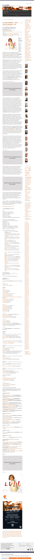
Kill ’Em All (4, 335)
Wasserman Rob (10, 536)
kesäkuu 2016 (27, 332)
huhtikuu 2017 (27, 323)
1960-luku (26, 167)
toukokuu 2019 (27, 300)
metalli (5, 534)
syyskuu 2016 (27, 329)
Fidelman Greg (15, 531)
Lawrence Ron (10, 533)
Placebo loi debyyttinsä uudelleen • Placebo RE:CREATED (28, 45)
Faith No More (7, 243)
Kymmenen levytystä (6, 285)
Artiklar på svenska (18, 10)
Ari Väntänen (10, 25)
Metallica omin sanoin (6, 402)
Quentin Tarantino (15, 534)
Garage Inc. (4, 351)
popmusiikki (27, 189)
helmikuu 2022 (27, 270)
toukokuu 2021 (27, 278)
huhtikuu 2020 (27, 290)
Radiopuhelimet (7, 260)
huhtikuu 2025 (27, 236)
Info (19, 543)
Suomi (26, 197)
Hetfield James (11, 532)
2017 (29, 175)
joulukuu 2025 (27, 230)
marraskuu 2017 (27, 316)
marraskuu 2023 (27, 251)
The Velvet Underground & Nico (7, 378)
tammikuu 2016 (27, 337)
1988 (27, 170)
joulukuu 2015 (27, 338)
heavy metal (29, 181)
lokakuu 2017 (27, 317)
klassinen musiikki (27, 185)
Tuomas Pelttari (26, 157)
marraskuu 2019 (27, 294)
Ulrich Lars (6, 536)
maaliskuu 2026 (27, 227)
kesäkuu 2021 (27, 277)
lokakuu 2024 (27, 242)
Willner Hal (18, 536)
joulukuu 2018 (27, 304)
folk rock (30, 180)
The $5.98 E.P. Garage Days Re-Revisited (9, 341)
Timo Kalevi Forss (26, 135)
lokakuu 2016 (27, 328)
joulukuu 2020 (27, 282)
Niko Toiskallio (26, 129)
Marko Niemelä (26, 113)
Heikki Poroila (26, 91)
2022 (27, 178)
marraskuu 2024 (27, 241)
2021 (26, 178)
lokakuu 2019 (27, 295)
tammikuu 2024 (27, 249)
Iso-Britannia (27, 184)
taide (9, 535)
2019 (30, 175)
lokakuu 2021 (27, 274)
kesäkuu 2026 (27, 224)
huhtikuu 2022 (27, 268)
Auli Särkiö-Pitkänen (26, 80)
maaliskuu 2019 (27, 302)
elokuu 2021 (26, 276)
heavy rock (7, 532)
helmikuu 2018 (27, 314)
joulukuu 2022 (27, 261)
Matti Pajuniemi (26, 118)
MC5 (5, 252)
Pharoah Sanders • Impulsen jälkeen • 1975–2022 (27, 50)
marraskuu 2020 (27, 283)
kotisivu (12, 208)
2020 (25, 177)
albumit (27, 179)
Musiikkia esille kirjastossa (7, 31)
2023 (29, 178)
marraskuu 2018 (27, 305)
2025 (25, 179)
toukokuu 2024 (27, 245)
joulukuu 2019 (27, 293)
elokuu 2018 (26, 308)
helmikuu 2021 (27, 280)
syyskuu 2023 (27, 253)
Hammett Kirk (4, 532)
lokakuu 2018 (27, 306)
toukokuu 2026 (27, 225)
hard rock (26, 181)
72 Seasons (8, 34)
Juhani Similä (26, 97)
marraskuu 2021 (27, 273)
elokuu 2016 (26, 330)
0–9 (7, 14)
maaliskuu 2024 (27, 247)
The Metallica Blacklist (6, 371)
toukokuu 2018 (27, 311)
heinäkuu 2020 (27, 287)
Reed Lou (19, 534)
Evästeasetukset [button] (28, 545)
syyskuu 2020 (27, 285)
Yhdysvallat (27, 200)
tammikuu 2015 (27, 348)
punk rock (28, 193)
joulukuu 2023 (27, 250)
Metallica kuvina (5, 400)
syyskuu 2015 (27, 340)
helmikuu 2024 (27, 248)
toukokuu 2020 (27, 289)
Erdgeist (12, 531)
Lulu (3, 276)
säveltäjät (29, 198)
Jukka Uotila (26, 102)
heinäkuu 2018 (27, 309)
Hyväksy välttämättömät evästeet (24, 558)
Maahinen (18, 533)
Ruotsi (28, 195)
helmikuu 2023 (27, 259)
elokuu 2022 (26, 265)
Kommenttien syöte (27, 354)
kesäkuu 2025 (27, 234)
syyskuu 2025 (27, 232)
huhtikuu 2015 (27, 345)
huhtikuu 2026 (27, 226)
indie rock (29, 182)
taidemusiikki (12, 535)
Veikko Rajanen (26, 163)
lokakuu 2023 (27, 252)
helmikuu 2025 (27, 238)
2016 (27, 175)
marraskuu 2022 (27, 262)
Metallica (7, 534)
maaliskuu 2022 (27, 269)
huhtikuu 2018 (27, 312)
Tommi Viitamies (26, 141)
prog (30, 189)
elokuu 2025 (26, 233)
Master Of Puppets (5, 337)
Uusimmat (7, 10)
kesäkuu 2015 (27, 343)
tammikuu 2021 (27, 281)
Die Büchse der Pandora (7, 531)
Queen (5, 259)
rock (3, 535)
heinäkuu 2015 (27, 342)
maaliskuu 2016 (27, 335)
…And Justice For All (6, 343)
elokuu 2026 (26, 222)
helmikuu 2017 (27, 325)
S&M (3, 353)
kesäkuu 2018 (27, 310)
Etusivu (4, 10)
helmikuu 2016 (27, 336)
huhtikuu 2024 (27, 246)
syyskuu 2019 (27, 296)
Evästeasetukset (5, 558)
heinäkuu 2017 (27, 320)
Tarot (5, 268)
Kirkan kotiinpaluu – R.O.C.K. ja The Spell (28, 214)
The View (15, 535)
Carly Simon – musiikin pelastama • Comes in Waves (28, 29)
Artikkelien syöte (27, 351)
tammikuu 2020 (27, 292)
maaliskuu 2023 (27, 258)
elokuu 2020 (26, 286)
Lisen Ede (25, 107)
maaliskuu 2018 (27, 313)
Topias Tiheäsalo (26, 147)
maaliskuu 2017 (27, 324)
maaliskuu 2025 (27, 237)
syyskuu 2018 (27, 307)
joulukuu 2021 (27, 272)
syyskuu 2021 (27, 275)
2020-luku (28, 177)
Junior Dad (6, 533)
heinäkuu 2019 (27, 298)
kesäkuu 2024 (27, 244)
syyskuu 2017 (27, 318)
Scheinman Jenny (6, 535)
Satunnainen (10, 10)
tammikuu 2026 (27, 229)
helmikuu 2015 (27, 347)
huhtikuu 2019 (27, 301)
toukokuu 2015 (27, 344)
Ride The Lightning (5, 336)
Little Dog (14, 533)
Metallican (8, 55)
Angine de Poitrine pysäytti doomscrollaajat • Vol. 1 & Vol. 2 (28, 57)
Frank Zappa (6, 245)
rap (29, 193)
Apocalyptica (6, 233)
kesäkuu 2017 (27, 321)
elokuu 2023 (26, 254)
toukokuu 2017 (27, 322)
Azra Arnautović (26, 86)
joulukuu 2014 (27, 349)
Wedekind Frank (14, 536)
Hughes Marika (16, 532)
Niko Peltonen (26, 124)
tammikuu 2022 (27, 271)
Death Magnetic (5, 359)
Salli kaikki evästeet (13, 558)
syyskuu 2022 (27, 264)
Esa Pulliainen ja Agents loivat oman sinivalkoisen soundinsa (28, 204)
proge (26, 190)
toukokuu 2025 (27, 235)
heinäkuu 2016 (27, 331)
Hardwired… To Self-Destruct (7, 366)
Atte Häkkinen (26, 74)
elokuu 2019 (26, 297)
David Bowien (11, 128)
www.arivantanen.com (10, 206)
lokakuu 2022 (27, 263)
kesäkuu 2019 (27, 299)
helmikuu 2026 (27, 228)
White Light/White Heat (6, 379)
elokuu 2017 (26, 319)
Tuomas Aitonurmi (26, 152)
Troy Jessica (18, 535)
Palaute (27, 543)
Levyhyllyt (6, 5)
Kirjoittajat (14, 10)
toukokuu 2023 (27, 256)
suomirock (29, 196)
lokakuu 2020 (27, 284)
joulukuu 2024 (27, 240)
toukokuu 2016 (27, 333)
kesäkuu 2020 (27, 288)
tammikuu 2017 (27, 326)
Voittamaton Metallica (6, 410)
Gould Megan (19, 531)
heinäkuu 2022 (27, 266)
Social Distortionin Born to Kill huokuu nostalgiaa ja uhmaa (28, 60)
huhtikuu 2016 (27, 334)
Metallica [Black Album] (6, 347)
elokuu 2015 (26, 341)
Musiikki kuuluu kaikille (25, 10)
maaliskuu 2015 (27, 346)
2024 (30, 178)
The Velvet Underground (6, 380)
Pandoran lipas (11, 534)
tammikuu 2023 (27, 260)
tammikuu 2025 (27, 239)
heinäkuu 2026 (27, 223)
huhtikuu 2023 (27, 257)
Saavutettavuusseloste (22, 545)
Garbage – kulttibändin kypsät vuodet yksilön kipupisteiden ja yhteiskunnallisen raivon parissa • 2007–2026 (28, 54)
